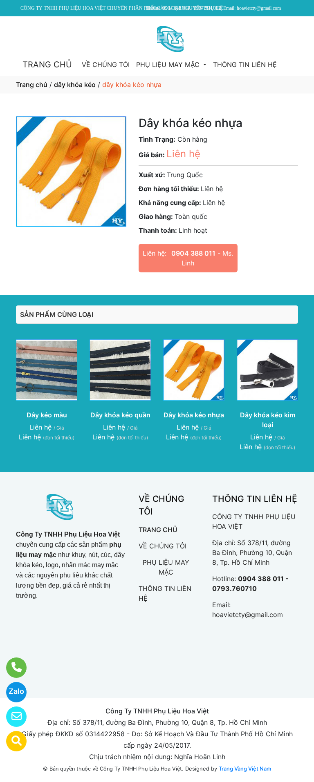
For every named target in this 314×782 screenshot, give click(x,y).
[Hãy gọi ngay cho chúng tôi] (11, 667)
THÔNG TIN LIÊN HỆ (245, 64)
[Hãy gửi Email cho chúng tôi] (11, 716)
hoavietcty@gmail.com (247, 614)
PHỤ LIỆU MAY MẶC (169, 64)
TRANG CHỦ (47, 64)
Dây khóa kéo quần (120, 415)
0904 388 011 (193, 253)
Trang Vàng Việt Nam (245, 768)
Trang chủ (31, 84)
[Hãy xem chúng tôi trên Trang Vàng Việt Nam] (11, 741)
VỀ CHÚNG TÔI (106, 64)
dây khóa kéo (75, 84)
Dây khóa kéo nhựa (194, 415)
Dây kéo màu (47, 415)
